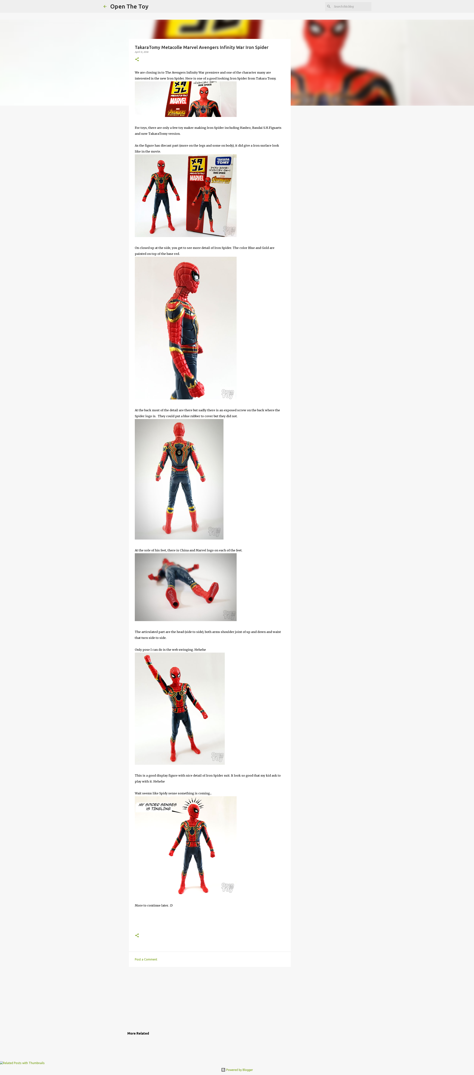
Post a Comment (146, 959)
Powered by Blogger (239, 1069)
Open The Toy (129, 6)
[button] (137, 59)
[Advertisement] (209, 998)
